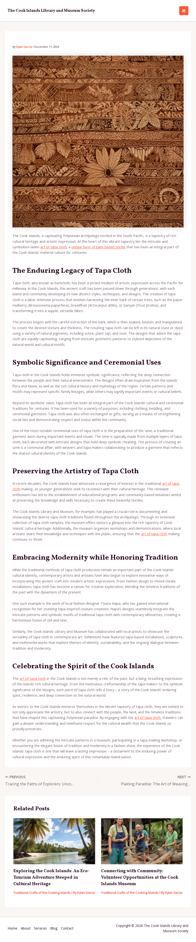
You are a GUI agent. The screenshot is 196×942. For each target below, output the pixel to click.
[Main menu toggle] (183, 10)
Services (40, 928)
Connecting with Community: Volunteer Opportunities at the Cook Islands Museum (139, 877)
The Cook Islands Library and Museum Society (51, 10)
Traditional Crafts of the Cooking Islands (42, 892)
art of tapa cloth (53, 246)
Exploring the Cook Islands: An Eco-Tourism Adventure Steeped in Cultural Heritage (51, 877)
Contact (67, 928)
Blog (54, 928)
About (26, 928)
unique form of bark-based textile (98, 246)
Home (12, 928)
